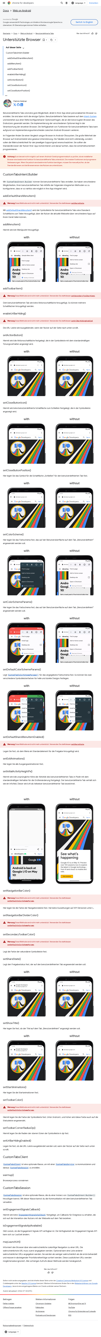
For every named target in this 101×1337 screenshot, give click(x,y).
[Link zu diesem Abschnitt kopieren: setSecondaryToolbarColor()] (37, 934)
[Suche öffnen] (61, 2)
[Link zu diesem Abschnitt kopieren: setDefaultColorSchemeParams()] (43, 669)
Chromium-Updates (43, 1303)
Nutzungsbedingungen (12, 1325)
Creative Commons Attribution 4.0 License (72, 1281)
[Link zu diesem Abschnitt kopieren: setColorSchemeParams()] (34, 602)
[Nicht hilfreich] (96, 33)
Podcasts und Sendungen (46, 1315)
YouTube (71, 1307)
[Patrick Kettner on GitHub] (18, 105)
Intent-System (90, 116)
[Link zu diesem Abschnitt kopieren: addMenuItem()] (22, 224)
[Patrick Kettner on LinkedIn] (21, 105)
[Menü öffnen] (3, 3)
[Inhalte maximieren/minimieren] (23, 48)
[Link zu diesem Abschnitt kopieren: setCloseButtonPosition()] (33, 470)
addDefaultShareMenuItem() (19, 210)
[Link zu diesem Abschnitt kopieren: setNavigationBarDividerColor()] (40, 915)
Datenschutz (29, 1325)
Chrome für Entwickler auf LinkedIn (82, 1311)
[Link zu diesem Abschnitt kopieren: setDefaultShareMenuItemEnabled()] (46, 737)
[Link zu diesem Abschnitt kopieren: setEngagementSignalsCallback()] (42, 1209)
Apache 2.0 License (29, 1283)
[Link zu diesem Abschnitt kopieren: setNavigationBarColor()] (32, 890)
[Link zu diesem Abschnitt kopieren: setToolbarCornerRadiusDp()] (37, 1128)
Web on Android (22, 10)
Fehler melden (8, 1303)
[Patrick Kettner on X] (14, 105)
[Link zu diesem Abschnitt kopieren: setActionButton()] (25, 335)
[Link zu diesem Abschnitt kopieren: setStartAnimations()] (28, 1087)
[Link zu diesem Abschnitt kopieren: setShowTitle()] (21, 1023)
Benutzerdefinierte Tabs (45, 33)
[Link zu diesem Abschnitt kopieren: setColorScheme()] (26, 534)
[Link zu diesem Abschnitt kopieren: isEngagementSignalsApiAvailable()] (44, 1225)
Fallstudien (40, 1307)
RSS (69, 1315)
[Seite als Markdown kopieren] (51, 40)
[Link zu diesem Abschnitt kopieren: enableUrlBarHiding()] (28, 313)
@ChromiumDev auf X (77, 1303)
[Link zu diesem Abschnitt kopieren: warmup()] (16, 1175)
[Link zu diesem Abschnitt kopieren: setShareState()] (23, 959)
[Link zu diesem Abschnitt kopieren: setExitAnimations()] (27, 758)
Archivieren (40, 1311)
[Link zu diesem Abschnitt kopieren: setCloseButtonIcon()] (29, 402)
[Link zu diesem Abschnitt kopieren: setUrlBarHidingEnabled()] (33, 1140)
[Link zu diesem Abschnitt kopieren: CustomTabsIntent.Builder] (40, 174)
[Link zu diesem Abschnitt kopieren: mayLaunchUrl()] (22, 1242)
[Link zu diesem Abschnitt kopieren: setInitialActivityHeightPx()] (34, 771)
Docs (6, 10)
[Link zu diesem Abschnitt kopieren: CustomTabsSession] (32, 1188)
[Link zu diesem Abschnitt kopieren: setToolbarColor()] (25, 1100)
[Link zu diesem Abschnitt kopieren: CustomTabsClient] (30, 1157)
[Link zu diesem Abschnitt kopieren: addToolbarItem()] (25, 288)
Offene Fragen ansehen (12, 1307)
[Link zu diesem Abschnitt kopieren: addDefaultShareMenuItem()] (38, 196)
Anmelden (93, 3)
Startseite (6, 33)
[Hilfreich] (92, 33)
